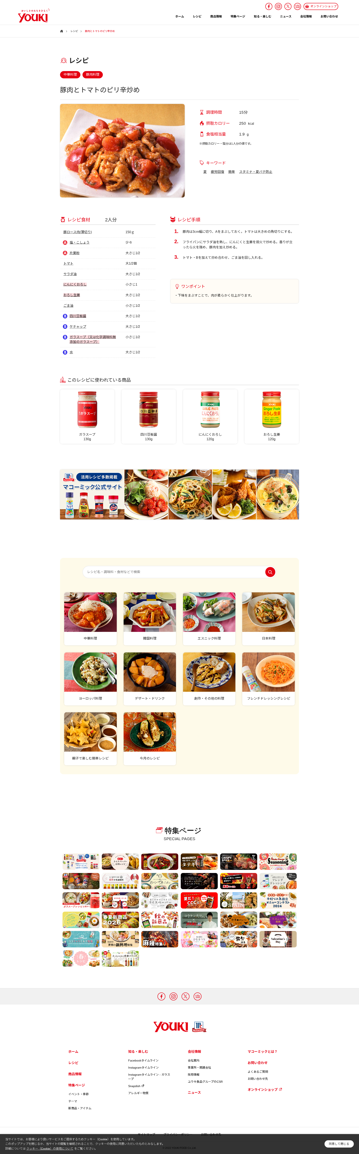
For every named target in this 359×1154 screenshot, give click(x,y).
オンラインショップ (263, 1089)
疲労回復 (217, 172)
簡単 (231, 172)
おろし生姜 (71, 295)
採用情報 (193, 1074)
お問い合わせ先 (258, 1078)
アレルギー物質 (138, 1093)
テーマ (72, 1101)
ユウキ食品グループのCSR (205, 1081)
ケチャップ (78, 326)
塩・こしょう (80, 242)
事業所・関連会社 (199, 1067)
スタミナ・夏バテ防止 (255, 172)
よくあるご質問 (258, 1071)
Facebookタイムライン (143, 1060)
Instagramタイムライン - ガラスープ (149, 1077)
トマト (68, 263)
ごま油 (68, 305)
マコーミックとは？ (263, 1051)
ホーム (179, 16)
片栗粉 (75, 253)
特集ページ (238, 16)
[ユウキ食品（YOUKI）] (32, 15)
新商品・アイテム (79, 1108)
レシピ (197, 16)
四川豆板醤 (78, 316)
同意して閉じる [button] (339, 1143)
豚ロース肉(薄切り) (77, 232)
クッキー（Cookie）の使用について (49, 1148)
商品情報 (216, 16)
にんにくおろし (75, 284)
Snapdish (134, 1086)
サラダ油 (70, 274)
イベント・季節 (78, 1094)
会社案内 (193, 1060)
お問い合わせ (329, 16)
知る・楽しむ (262, 16)
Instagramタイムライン (143, 1067)
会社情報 (306, 16)
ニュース (285, 16)
